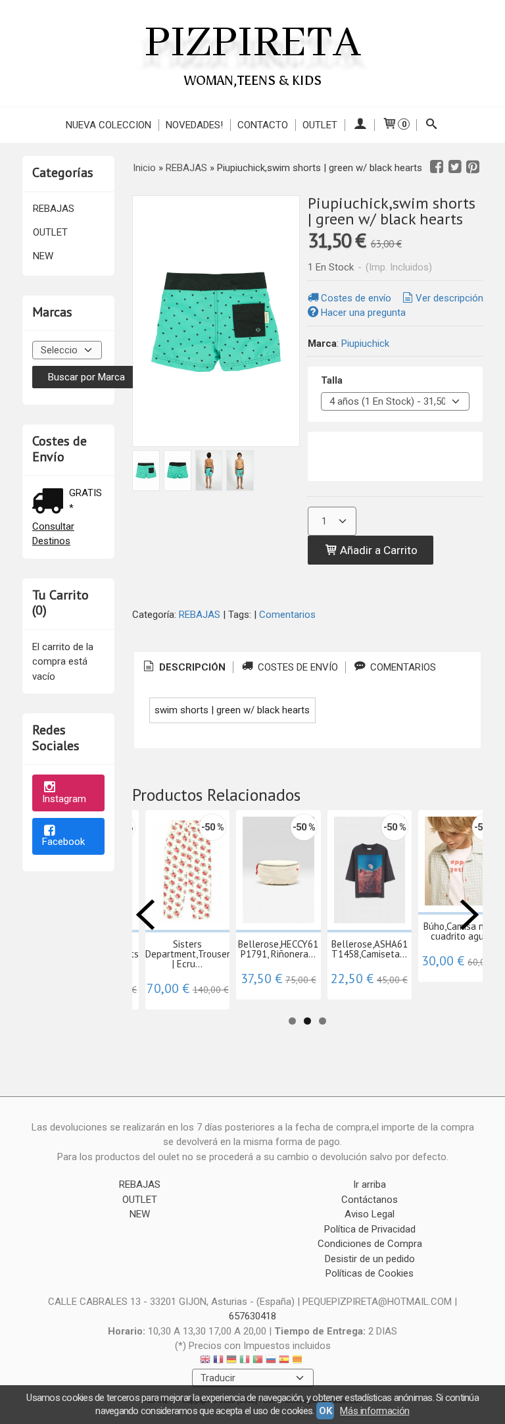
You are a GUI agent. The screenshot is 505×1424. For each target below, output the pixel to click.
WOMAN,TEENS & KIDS (253, 80)
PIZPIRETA (252, 43)
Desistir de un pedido (370, 1259)
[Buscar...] (432, 125)
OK (325, 1411)
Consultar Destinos (53, 534)
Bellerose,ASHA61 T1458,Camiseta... (369, 949)
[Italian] (244, 1361)
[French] (218, 1361)
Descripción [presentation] (191, 667)
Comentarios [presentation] (402, 667)
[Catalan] (298, 1361)
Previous (145, 914)
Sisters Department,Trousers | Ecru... (190, 954)
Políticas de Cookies (369, 1273)
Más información (374, 1411)
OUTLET (319, 125)
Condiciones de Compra (370, 1244)
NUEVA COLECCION (108, 125)
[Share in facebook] (436, 167)
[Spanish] (284, 1361)
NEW (43, 256)
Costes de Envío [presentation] (296, 667)
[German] (231, 1361)
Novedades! (194, 125)
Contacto (262, 125)
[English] (205, 1361)
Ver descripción (449, 298)
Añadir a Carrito (377, 550)
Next (469, 914)
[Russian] (271, 1361)
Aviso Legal (370, 1214)
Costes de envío (356, 298)
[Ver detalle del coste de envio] (50, 502)
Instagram (64, 799)
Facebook (63, 842)
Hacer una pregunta (363, 312)
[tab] (183, 667)
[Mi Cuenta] (359, 125)
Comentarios (287, 615)
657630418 (252, 1316)
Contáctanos (369, 1200)
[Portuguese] (257, 1361)
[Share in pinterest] (473, 167)
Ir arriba (369, 1184)
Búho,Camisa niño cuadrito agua (459, 931)
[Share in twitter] (455, 167)
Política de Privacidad (370, 1229)
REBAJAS (53, 209)
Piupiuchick (365, 343)
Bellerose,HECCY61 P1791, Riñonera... (278, 949)
